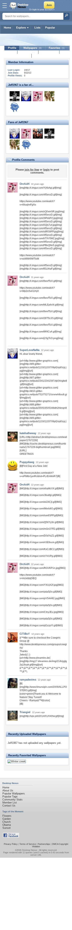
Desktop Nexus (29, 850)
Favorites (57, 47)
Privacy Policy (11, 844)
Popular (50, 27)
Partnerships (44, 844)
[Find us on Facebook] (11, 836)
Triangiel (25, 712)
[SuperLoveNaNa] (26, 96)
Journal (28, 51)
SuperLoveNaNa (29, 350)
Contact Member (18, 55)
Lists (37, 27)
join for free (32, 169)
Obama (6, 824)
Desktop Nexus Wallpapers (19, 5)
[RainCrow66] (14, 107)
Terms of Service (27, 844)
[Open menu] (4, 5)
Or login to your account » (41, 9)
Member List (9, 802)
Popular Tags (10, 796)
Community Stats (12, 799)
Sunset (6, 827)
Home (7, 27)
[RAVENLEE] (37, 133)
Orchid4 (24, 183)
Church (6, 821)
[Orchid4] (37, 96)
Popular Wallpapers (13, 793)
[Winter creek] (17, 761)
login (46, 169)
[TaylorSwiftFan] (49, 96)
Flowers (6, 815)
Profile (12, 47)
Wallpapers (32, 47)
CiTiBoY (25, 633)
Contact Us (8, 805)
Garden (6, 818)
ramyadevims (28, 679)
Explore (21, 27)
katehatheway (28, 433)
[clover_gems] (14, 96)
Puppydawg (27, 462)
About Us (7, 790)
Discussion (49, 51)
